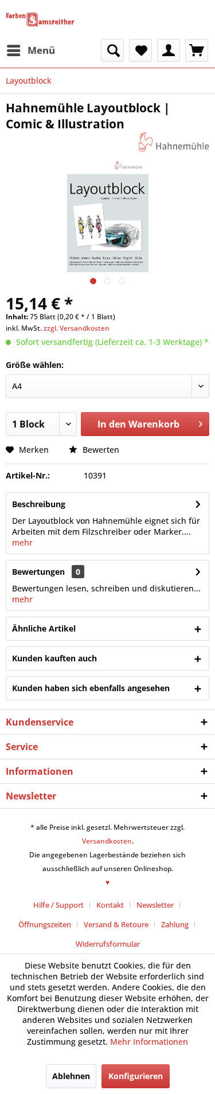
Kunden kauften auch (54, 658)
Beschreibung (38, 504)
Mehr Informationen (149, 1041)
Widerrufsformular (108, 944)
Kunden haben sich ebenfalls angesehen (91, 688)
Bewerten (99, 449)
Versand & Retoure (116, 924)
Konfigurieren (135, 1076)
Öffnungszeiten (44, 924)
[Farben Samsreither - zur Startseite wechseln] (40, 19)
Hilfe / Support (58, 905)
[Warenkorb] (196, 50)
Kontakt (110, 905)
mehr (22, 542)
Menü (41, 50)
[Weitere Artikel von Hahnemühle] (173, 142)
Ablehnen (71, 1076)
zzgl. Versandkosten (77, 328)
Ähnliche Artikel (44, 628)
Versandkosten (107, 841)
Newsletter (155, 905)
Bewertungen (38, 571)
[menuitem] (30, 50)
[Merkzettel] (140, 50)
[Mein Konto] (168, 50)
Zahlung (175, 924)
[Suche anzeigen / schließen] (112, 50)
